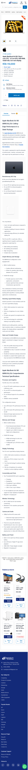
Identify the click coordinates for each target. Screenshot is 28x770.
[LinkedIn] (18, 105)
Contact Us (4, 747)
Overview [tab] (6, 113)
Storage (3, 687)
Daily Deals (4, 744)
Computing (4, 678)
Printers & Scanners (6, 680)
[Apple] (4, 50)
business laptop (19, 559)
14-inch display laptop (10, 559)
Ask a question (7, 54)
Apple (14, 560)
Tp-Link (3, 727)
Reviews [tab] (14, 113)
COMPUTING (7, 12)
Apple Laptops (19, 12)
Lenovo (3, 712)
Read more (21, 641)
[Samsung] (9, 598)
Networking (4, 685)
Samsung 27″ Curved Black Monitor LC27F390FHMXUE (8, 589)
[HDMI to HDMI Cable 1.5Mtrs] (20, 578)
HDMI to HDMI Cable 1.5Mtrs (19, 588)
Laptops (13, 12)
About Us (3, 739)
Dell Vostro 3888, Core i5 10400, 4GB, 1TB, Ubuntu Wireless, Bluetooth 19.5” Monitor (20, 627)
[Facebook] (8, 105)
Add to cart (17, 95)
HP (2, 707)
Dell (2, 729)
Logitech (3, 717)
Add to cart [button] (9, 605)
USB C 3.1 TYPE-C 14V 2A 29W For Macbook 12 (8, 627)
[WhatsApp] (21, 105)
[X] (15, 105)
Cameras (3, 683)
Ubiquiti (3, 724)
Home (2, 12)
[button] (25, 2)
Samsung (3, 722)
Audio (2, 690)
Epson (2, 710)
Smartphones (4, 695)
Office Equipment (5, 697)
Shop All (3, 737)
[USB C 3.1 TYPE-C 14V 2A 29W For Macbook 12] (8, 615)
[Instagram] (12, 105)
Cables (17, 586)
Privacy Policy (4, 757)
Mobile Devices (5, 692)
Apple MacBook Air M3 (10, 133)
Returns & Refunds (5, 754)
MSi (2, 719)
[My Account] (21, 2)
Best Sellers (4, 742)
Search (25, 7)
